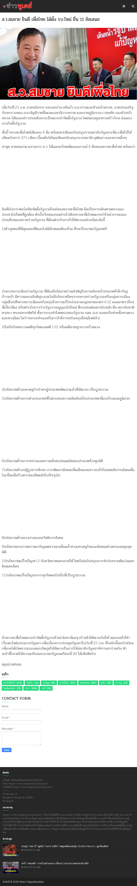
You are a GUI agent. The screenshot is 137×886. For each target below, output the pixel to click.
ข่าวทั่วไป (64, 683)
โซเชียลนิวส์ (9, 688)
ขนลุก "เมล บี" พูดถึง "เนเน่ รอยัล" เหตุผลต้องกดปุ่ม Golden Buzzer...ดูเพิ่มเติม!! (64, 846)
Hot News (9, 683)
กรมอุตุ (46, 683)
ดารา (27, 688)
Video (29, 683)
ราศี (43, 688)
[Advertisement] (68, 176)
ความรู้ (118, 683)
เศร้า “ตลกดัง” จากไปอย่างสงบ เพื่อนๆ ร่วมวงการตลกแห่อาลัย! (55, 863)
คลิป (103, 683)
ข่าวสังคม (84, 683)
